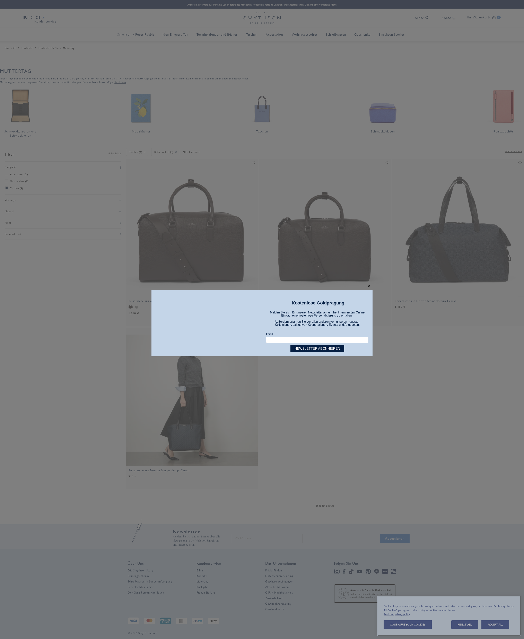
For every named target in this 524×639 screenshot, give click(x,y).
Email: (269, 334)
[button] (369, 286)
